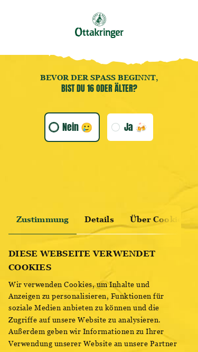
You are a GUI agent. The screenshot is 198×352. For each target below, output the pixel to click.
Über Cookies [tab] (158, 219)
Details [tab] (99, 219)
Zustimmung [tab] (42, 219)
